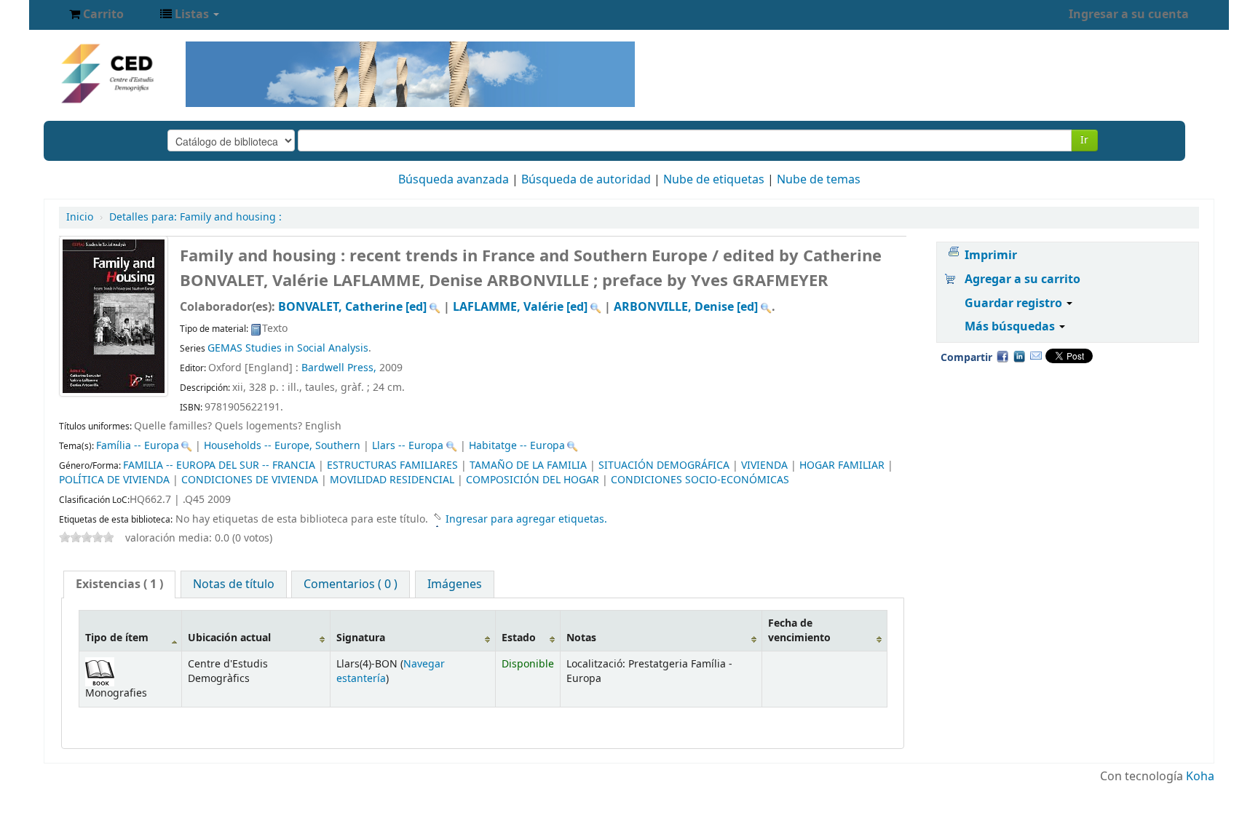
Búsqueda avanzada (453, 180)
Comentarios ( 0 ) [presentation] (350, 584)
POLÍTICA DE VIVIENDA (114, 480)
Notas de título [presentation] (233, 584)
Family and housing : (195, 217)
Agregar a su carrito (1022, 279)
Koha (1200, 776)
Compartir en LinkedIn (1019, 356)
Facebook (1002, 356)
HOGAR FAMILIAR (842, 465)
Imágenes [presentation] (454, 584)
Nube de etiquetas (713, 180)
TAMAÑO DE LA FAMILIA (528, 465)
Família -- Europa (137, 445)
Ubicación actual (229, 638)
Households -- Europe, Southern (282, 445)
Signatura (360, 638)
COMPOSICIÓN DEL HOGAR (532, 480)
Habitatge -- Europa (517, 445)
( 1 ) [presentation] (119, 584)
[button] (96, 14)
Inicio (79, 217)
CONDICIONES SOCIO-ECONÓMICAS (700, 480)
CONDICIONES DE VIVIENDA (249, 480)
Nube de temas (819, 180)
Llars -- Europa (407, 445)
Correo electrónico (1036, 356)
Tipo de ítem (117, 638)
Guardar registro (1015, 303)
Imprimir (991, 255)
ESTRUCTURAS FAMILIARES (392, 465)
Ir (1084, 140)
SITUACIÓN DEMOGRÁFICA (663, 465)
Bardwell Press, (338, 368)
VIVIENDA (764, 465)
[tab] (119, 584)
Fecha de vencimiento (799, 630)
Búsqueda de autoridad (586, 180)
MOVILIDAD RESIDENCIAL (392, 480)
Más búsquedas (1011, 327)
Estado (519, 638)
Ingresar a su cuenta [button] (1129, 14)
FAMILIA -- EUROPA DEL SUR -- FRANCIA (219, 465)
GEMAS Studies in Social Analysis (287, 348)
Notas (581, 638)
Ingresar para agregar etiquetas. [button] (526, 519)
